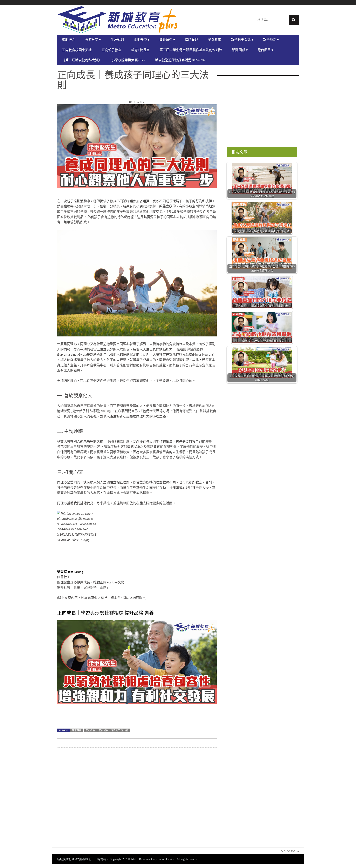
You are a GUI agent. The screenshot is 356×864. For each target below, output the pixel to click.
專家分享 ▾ (93, 40)
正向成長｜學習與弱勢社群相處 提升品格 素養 (105, 613)
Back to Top (288, 851)
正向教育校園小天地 (77, 50)
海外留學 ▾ (167, 40)
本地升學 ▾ (141, 40)
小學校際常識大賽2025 (128, 60)
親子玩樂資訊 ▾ (242, 40)
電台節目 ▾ (265, 50)
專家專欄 (77, 730)
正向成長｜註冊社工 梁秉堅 (114, 730)
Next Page (137, 715)
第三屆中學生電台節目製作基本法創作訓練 (190, 50)
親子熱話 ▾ (271, 40)
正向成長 (90, 730)
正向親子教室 (111, 50)
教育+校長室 (140, 50)
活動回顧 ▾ (240, 50)
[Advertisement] (137, 800)
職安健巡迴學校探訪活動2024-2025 (181, 60)
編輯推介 (68, 40)
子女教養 (214, 40)
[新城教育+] (117, 19)
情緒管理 (191, 40)
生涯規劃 (117, 40)
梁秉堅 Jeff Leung (70, 572)
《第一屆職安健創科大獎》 (82, 60)
